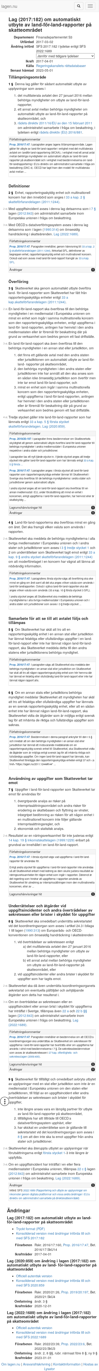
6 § (11, 692)
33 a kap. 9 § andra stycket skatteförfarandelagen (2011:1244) (52, 554)
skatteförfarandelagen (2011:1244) (40, 302)
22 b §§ (81, 1011)
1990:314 (51, 229)
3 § (11, 288)
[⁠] (78, 6)
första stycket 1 (54, 1152)
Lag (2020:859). (54, 426)
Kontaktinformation (67, 1364)
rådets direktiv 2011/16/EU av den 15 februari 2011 (55, 123)
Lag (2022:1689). (66, 234)
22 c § (81, 1169)
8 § (11, 921)
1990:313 (32, 930)
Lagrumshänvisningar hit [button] (25, 507)
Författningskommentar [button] (24, 139)
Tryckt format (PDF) (30, 1228)
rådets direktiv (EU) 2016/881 (60, 132)
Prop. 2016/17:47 (19, 144)
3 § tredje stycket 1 (75, 547)
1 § (11, 84)
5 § (11, 629)
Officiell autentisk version (34, 1276)
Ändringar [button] (15, 269)
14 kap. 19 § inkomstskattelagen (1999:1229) (42, 840)
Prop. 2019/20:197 (20, 439)
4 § (11, 522)
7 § (93, 208)
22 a (65, 1011)
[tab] (52, 139)
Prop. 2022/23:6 (73, 1344)
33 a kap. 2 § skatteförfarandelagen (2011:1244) (47, 199)
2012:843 (25, 213)
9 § (11, 1079)
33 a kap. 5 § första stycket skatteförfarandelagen (39, 424)
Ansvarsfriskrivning (36, 1364)
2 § (11, 192)
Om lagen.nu (10, 1364)
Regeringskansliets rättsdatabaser (61, 65)
